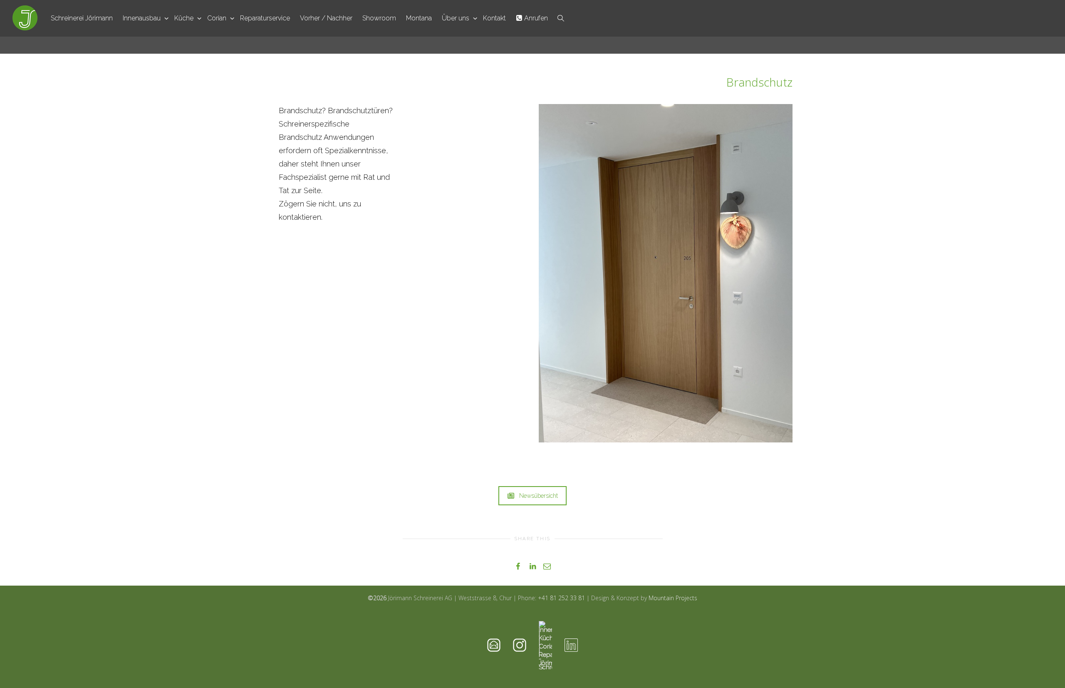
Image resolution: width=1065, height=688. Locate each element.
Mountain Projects (673, 598)
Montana (419, 18)
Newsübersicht (538, 495)
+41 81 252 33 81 (561, 598)
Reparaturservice (265, 18)
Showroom (379, 18)
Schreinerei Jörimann (82, 18)
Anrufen (535, 18)
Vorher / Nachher (326, 18)
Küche (184, 18)
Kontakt (494, 18)
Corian (217, 18)
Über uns (456, 18)
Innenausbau (142, 18)
